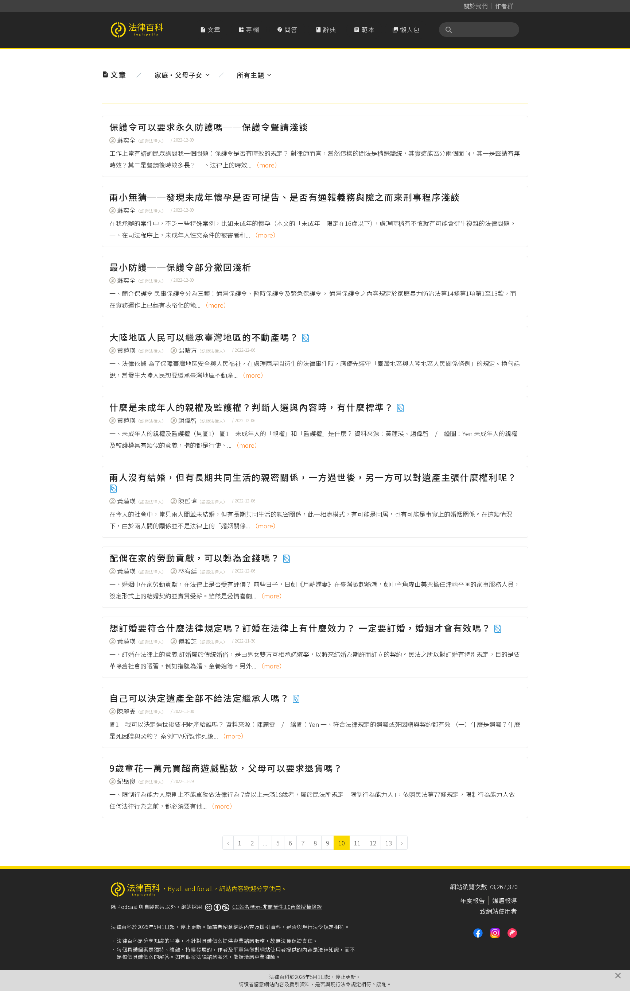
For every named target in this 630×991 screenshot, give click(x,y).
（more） (267, 164)
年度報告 (472, 900)
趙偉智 (203, 420)
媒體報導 (504, 900)
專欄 (248, 29)
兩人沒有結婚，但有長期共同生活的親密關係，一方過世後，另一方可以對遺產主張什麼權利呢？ (313, 477)
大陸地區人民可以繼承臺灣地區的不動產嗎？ (205, 337)
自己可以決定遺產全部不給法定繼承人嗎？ (200, 697)
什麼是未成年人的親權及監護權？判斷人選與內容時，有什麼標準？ (252, 407)
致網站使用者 (498, 910)
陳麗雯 (141, 711)
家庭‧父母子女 (178, 75)
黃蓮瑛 (141, 350)
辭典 (326, 29)
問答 (287, 29)
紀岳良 (141, 781)
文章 (210, 29)
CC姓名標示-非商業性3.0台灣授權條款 (277, 906)
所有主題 (250, 75)
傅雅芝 (203, 640)
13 (388, 842)
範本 (364, 29)
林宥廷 (203, 570)
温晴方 (203, 350)
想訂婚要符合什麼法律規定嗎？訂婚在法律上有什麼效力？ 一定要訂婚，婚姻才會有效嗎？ (301, 627)
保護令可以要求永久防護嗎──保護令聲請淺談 (208, 126)
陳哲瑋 (203, 500)
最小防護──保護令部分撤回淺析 (180, 267)
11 (357, 842)
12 (373, 842)
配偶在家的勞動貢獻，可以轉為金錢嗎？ (196, 557)
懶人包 (406, 29)
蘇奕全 (141, 139)
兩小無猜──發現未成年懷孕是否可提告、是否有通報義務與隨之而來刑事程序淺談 (284, 196)
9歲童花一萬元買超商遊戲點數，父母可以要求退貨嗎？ (226, 767)
